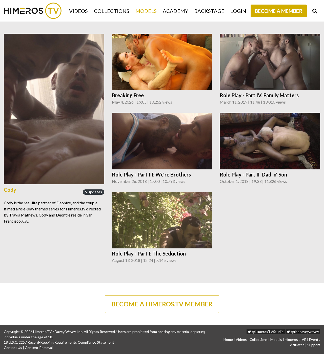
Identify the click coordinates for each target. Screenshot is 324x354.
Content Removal (39, 347)
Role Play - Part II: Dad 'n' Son (253, 174)
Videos (78, 11)
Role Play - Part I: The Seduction (149, 253)
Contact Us (13, 347)
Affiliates (297, 345)
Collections (111, 11)
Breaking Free (128, 95)
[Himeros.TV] (33, 11)
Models (146, 11)
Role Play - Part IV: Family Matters (259, 95)
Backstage (209, 11)
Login (238, 11)
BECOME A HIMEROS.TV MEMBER (162, 304)
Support (313, 345)
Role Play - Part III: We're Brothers (151, 174)
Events (314, 339)
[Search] (314, 11)
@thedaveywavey (304, 331)
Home (228, 339)
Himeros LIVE (295, 339)
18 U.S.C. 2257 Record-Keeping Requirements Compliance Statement (59, 342)
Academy (175, 11)
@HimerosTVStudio (267, 331)
